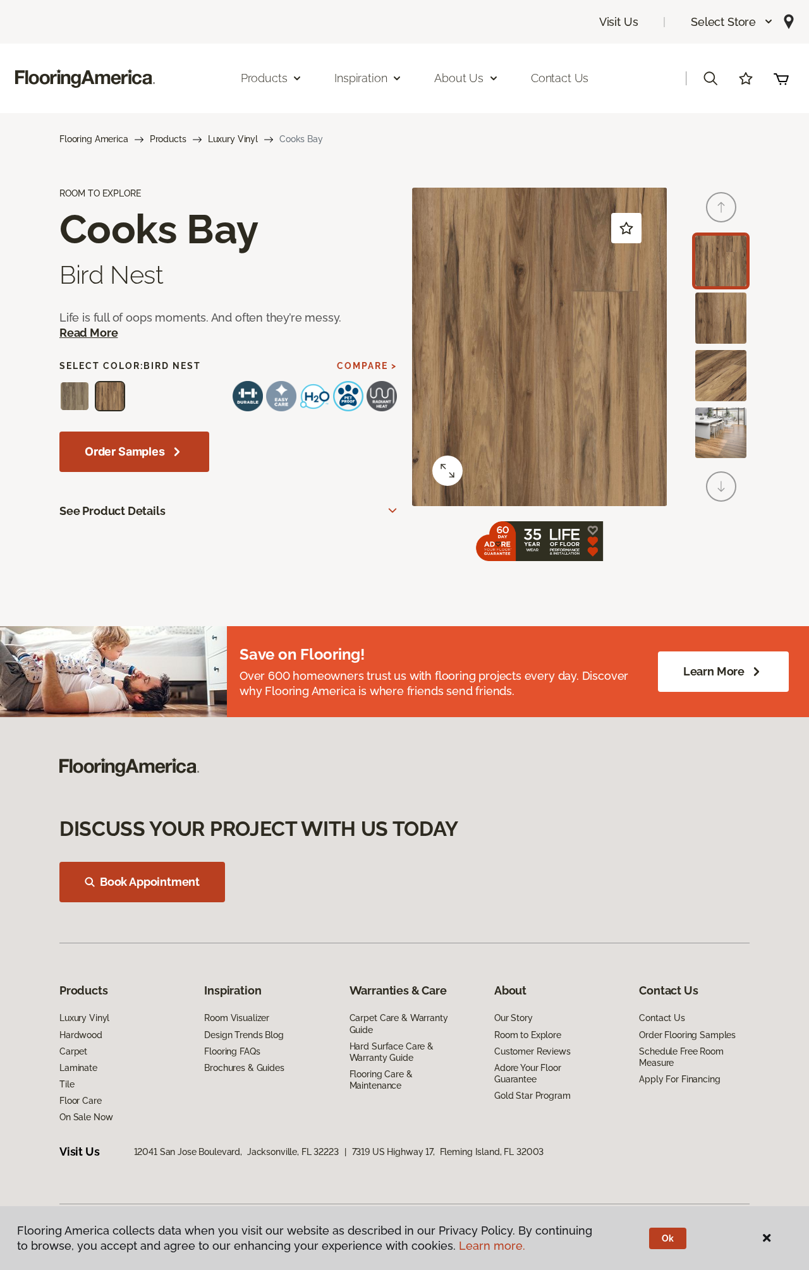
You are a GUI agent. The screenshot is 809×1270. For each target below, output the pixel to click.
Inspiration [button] (360, 78)
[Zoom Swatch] (447, 471)
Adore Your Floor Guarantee (527, 1073)
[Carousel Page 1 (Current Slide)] (721, 261)
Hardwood (80, 1035)
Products (168, 139)
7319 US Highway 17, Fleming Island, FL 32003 (448, 1152)
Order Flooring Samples (687, 1035)
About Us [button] (459, 78)
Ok (668, 1238)
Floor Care (80, 1101)
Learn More (714, 671)
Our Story (513, 1018)
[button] (732, 22)
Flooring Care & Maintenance (381, 1080)
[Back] (721, 207)
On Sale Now (86, 1117)
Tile (66, 1084)
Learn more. (492, 1245)
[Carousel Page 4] (721, 433)
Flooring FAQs (232, 1051)
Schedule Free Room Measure (681, 1057)
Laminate (78, 1068)
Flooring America (93, 139)
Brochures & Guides (244, 1068)
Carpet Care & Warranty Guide (399, 1023)
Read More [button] (88, 332)
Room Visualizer (236, 1018)
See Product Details (112, 510)
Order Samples (125, 451)
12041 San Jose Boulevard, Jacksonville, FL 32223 (236, 1152)
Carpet (73, 1051)
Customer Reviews (532, 1051)
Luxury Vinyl (233, 139)
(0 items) (781, 78)
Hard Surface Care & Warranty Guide (392, 1052)
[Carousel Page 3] (721, 375)
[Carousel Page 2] (721, 318)
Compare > (367, 366)
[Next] (721, 486)
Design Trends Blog (243, 1035)
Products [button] (264, 78)
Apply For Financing (679, 1079)
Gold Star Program (532, 1096)
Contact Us (559, 78)
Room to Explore (527, 1035)
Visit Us (618, 21)
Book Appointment (150, 881)
